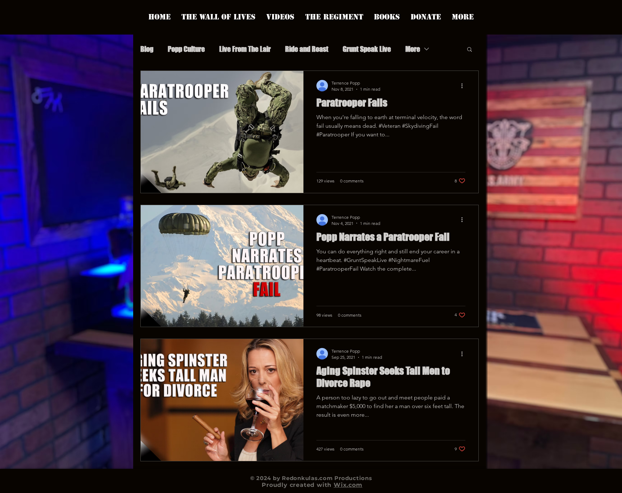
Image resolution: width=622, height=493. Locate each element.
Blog (146, 49)
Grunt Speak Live (367, 49)
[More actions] (464, 85)
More (412, 49)
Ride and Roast (306, 49)
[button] (469, 50)
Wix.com (348, 484)
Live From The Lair (245, 49)
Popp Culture (186, 49)
